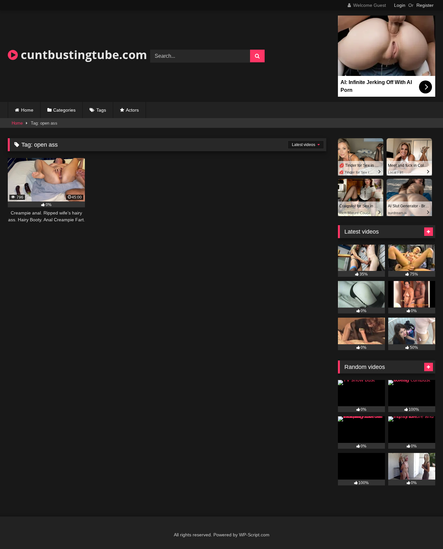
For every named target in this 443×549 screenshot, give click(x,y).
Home (27, 110)
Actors (132, 110)
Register (425, 5)
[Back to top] (423, 529)
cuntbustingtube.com (82, 55)
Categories (64, 110)
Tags (101, 110)
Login (399, 5)
